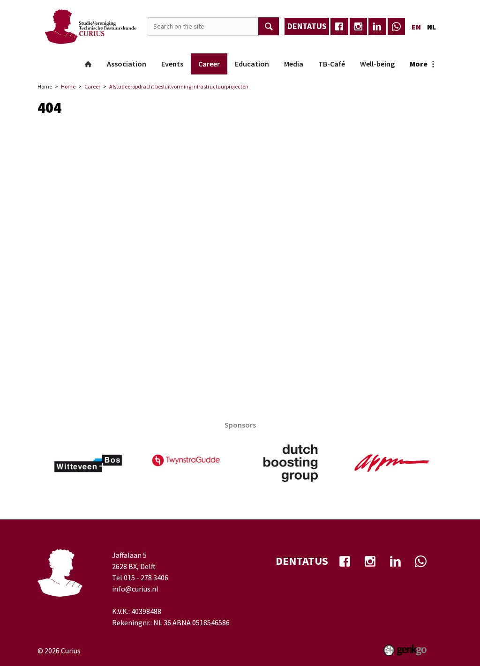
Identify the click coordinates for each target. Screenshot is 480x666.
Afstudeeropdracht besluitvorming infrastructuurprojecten (178, 86)
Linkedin (377, 27)
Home (88, 64)
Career (209, 63)
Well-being (377, 63)
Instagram (359, 27)
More (419, 63)
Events (172, 63)
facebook (339, 27)
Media (293, 63)
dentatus (307, 26)
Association (126, 63)
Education (252, 63)
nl (431, 26)
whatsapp (396, 27)
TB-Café (331, 63)
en (416, 26)
